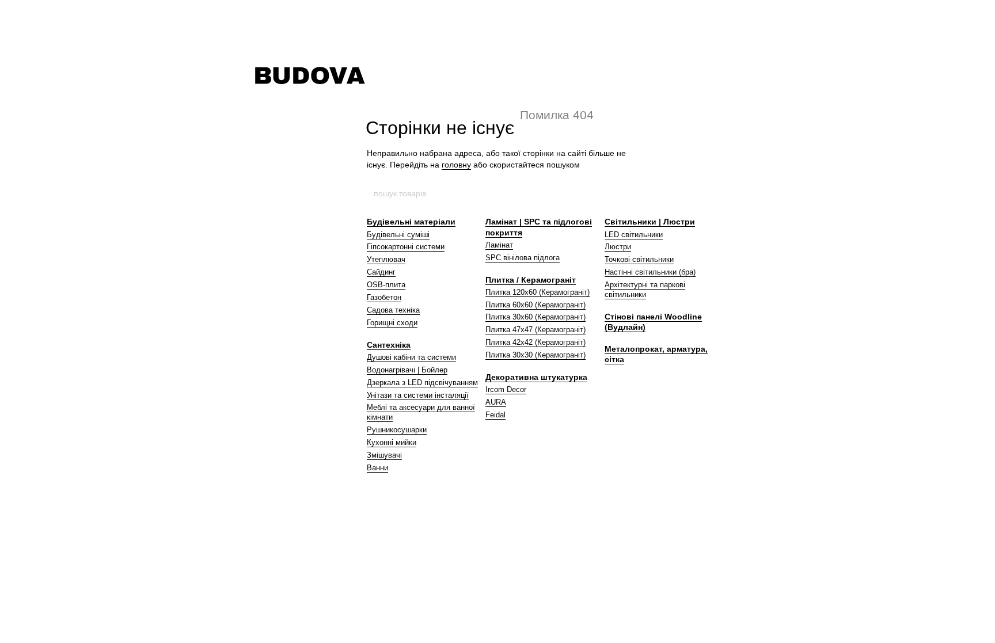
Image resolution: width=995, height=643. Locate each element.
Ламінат (499, 245)
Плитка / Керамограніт (530, 279)
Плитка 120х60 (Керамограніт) (537, 292)
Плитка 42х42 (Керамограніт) (535, 342)
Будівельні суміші (398, 234)
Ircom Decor (505, 389)
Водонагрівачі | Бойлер (407, 370)
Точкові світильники (639, 259)
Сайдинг (381, 272)
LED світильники (634, 234)
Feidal (495, 414)
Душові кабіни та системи (411, 357)
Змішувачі (384, 455)
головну (456, 164)
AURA (495, 402)
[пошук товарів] (622, 193)
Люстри (618, 246)
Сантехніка (389, 344)
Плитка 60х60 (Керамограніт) (535, 304)
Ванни (377, 467)
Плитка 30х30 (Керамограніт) (535, 355)
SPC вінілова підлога (522, 257)
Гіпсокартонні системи (406, 246)
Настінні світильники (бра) (650, 272)
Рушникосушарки (397, 429)
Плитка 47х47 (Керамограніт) (535, 329)
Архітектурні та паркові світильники (645, 289)
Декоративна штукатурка (536, 377)
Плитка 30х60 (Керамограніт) (535, 317)
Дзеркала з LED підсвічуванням (422, 382)
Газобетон (384, 297)
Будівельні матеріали (411, 221)
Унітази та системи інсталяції (418, 395)
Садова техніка (393, 310)
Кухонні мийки (391, 442)
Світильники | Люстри (650, 221)
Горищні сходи (392, 322)
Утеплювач (386, 259)
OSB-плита (386, 284)
